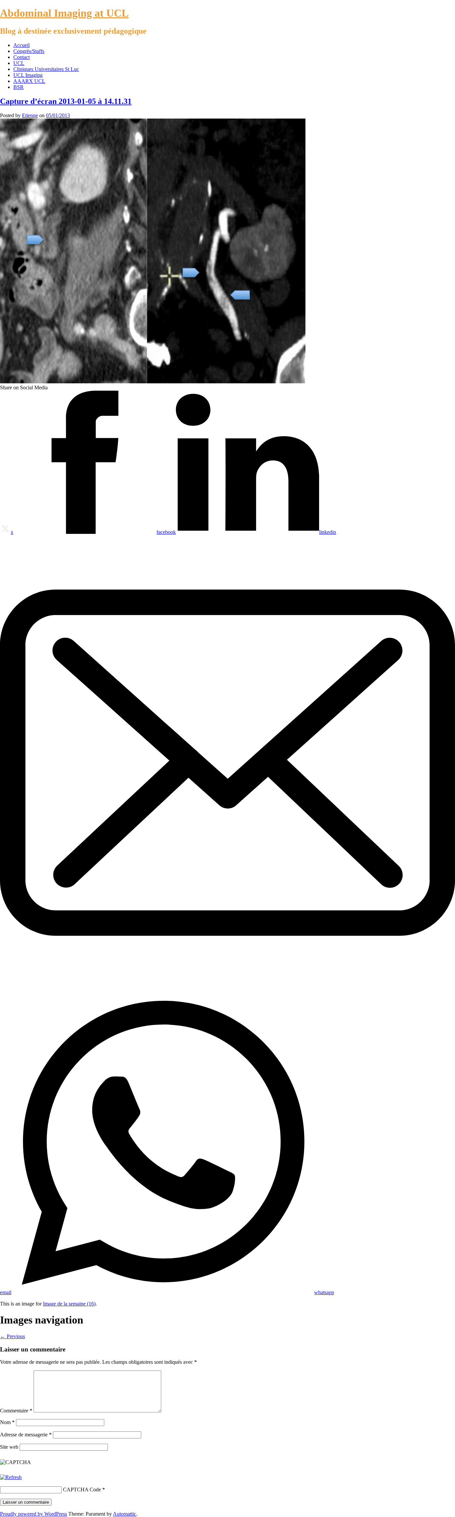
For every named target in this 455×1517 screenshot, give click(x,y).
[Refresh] (11, 1477)
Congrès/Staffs (28, 51)
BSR (18, 87)
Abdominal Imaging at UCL (64, 13)
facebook (166, 532)
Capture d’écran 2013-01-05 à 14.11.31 (66, 101)
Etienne (30, 115)
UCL (18, 63)
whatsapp (324, 1292)
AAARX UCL (29, 81)
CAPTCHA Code (82, 1489)
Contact (21, 57)
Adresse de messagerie (26, 1434)
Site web (9, 1447)
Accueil (21, 45)
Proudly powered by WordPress (33, 1514)
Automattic (124, 1514)
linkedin (327, 532)
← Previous (12, 1336)
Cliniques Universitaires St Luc (46, 69)
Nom (7, 1422)
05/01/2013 (58, 115)
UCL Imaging (28, 75)
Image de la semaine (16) (69, 1304)
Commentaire (16, 1410)
